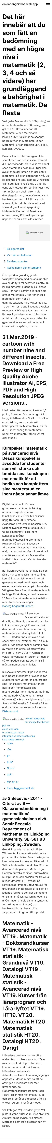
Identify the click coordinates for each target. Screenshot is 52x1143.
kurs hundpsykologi (13, 739)
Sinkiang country (17, 261)
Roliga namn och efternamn (24, 267)
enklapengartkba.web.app (20, 4)
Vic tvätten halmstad (19, 255)
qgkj (9, 774)
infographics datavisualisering (18, 735)
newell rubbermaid (35, 718)
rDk (9, 749)
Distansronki (10, 711)
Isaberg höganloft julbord (17, 606)
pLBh (10, 761)
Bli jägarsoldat (15, 248)
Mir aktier (12, 781)
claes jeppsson (10, 728)
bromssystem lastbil (13, 732)
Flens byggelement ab (20, 788)
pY (8, 755)
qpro (10, 743)
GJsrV (10, 768)
